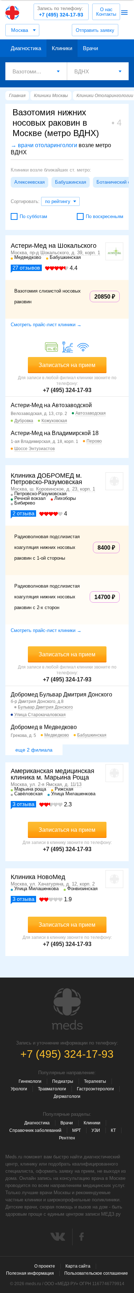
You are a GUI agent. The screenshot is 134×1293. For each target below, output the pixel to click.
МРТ (76, 1130)
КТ (113, 1130)
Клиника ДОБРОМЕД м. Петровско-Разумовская (46, 479)
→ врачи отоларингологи (44, 145)
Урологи (19, 1088)
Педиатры (62, 1081)
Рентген (67, 1137)
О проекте (44, 1266)
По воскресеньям (104, 216)
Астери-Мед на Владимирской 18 (55, 433)
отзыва (23, 513)
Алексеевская (29, 182)
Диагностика (26, 48)
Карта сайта (77, 1266)
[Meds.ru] (67, 1009)
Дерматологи (67, 1096)
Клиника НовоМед (38, 877)
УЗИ (95, 1130)
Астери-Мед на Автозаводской (51, 405)
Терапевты (95, 1081)
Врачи (90, 48)
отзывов (26, 268)
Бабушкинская (70, 182)
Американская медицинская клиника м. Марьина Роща (52, 774)
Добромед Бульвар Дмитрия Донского (61, 694)
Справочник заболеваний (35, 1130)
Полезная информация (30, 1273)
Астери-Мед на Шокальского (53, 245)
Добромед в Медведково (44, 727)
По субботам (33, 216)
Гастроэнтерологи (95, 1088)
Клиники (62, 48)
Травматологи (52, 1088)
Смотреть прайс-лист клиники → (46, 324)
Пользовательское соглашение (96, 1273)
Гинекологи (30, 1081)
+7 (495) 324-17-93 (60, 12)
